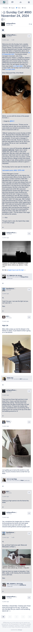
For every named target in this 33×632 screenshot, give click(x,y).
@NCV (12, 121)
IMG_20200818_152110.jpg (15, 583)
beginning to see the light (16, 270)
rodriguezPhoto (10, 23)
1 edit (12, 40)
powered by (16, 630)
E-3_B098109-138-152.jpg (14, 275)
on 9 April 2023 (10, 69)
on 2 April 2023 (18, 66)
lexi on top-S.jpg (12, 479)
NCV (7, 316)
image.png (10, 378)
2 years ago (5, 40)
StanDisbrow (10, 288)
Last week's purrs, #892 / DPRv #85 (13, 170)
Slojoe (8, 421)
